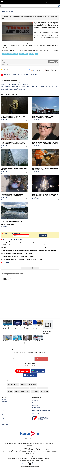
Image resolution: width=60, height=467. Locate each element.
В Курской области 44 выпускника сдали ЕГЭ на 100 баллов (21, 253)
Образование (5, 422)
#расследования (43, 388)
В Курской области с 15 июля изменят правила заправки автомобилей (43, 116)
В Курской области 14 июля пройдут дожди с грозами (14, 168)
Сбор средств (36, 407)
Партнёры (35, 405)
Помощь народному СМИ (11, 233)
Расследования (6, 408)
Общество (10, 11)
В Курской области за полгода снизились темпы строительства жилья (13, 116)
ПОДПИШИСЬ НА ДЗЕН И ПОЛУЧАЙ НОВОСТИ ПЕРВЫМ (20, 74)
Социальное (5, 424)
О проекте (35, 400)
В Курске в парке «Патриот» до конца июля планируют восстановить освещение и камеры (45, 195)
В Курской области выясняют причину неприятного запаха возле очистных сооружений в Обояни (12, 223)
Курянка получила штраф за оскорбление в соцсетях (15, 82)
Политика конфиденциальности (41, 410)
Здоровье (4, 418)
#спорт (10, 391)
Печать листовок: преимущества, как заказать (13, 89)
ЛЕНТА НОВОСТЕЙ (12, 239)
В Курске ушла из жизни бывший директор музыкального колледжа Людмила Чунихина (45, 142)
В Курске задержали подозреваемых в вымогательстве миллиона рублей (12, 194)
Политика (4, 403)
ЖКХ (3, 416)
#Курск (5, 53)
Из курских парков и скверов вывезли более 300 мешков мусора (45, 168)
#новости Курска (12, 384)
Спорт (3, 410)
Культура (4, 414)
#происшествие (23, 53)
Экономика (5, 412)
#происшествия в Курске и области (17, 388)
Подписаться (41, 359)
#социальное (44, 391)
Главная (4, 11)
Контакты (35, 403)
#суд (36, 53)
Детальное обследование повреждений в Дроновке (14, 84)
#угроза (31, 53)
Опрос (6, 262)
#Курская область (13, 53)
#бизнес (33, 388)
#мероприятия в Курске (22, 391)
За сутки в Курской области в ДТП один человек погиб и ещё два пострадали (21, 88)
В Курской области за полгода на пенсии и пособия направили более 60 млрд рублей (13, 142)
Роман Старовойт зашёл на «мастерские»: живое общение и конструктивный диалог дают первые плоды (29, 86)
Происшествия (6, 406)
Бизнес (3, 420)
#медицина (35, 391)
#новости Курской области (28, 384)
